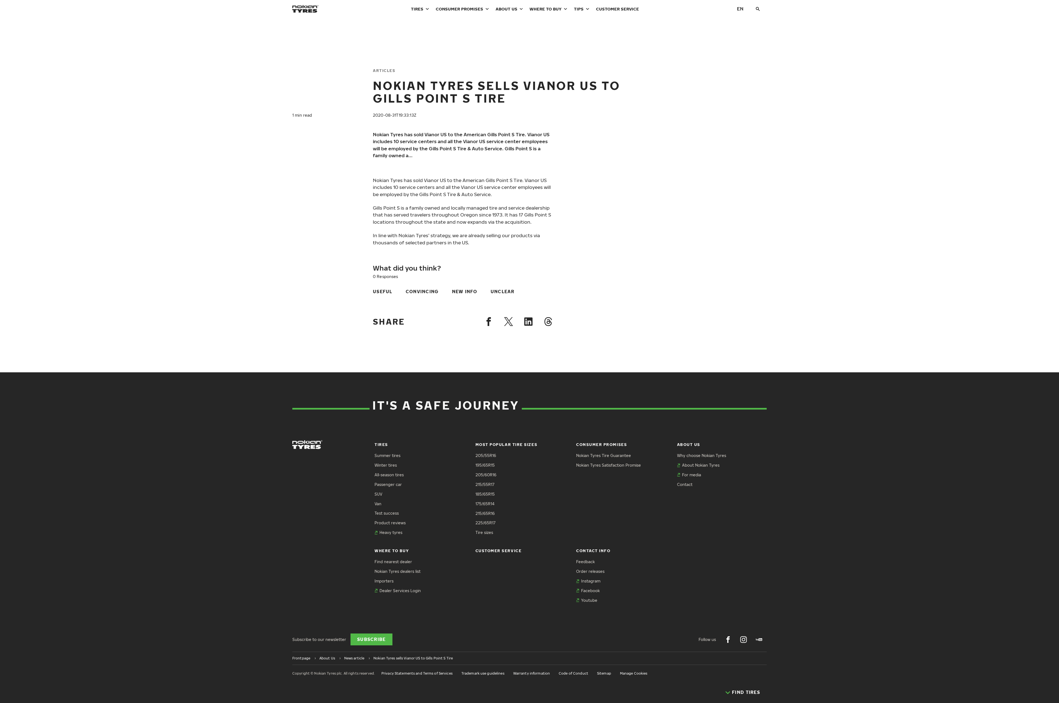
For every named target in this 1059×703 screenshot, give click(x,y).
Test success (387, 513)
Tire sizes (484, 532)
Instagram (590, 581)
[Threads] (548, 321)
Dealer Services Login (400, 590)
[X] (508, 321)
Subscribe (371, 639)
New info (464, 291)
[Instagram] (743, 639)
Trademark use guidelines (482, 673)
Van (378, 503)
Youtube (589, 600)
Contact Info (593, 550)
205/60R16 (485, 474)
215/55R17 (484, 484)
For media (691, 474)
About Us (506, 8)
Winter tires (386, 465)
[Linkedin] (528, 321)
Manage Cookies (634, 673)
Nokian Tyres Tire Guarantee (603, 455)
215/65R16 (485, 513)
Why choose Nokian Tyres (701, 455)
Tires (417, 8)
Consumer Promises (459, 8)
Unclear (503, 291)
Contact (684, 484)
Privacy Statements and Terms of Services (417, 673)
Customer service (617, 8)
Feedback (585, 561)
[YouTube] (759, 639)
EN (740, 9)
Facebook (590, 590)
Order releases (590, 571)
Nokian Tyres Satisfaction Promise (608, 465)
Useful (382, 291)
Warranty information (531, 673)
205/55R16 (485, 455)
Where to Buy (545, 8)
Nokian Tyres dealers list (398, 571)
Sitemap (604, 673)
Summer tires (387, 455)
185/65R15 (485, 494)
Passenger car (388, 484)
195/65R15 (485, 465)
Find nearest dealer (393, 561)
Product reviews (390, 522)
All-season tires (389, 474)
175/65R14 (484, 503)
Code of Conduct (573, 673)
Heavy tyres (390, 532)
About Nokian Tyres (701, 465)
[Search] (758, 9)
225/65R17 (485, 522)
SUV (378, 494)
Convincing (422, 291)
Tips (579, 8)
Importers (384, 581)
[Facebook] (488, 321)
